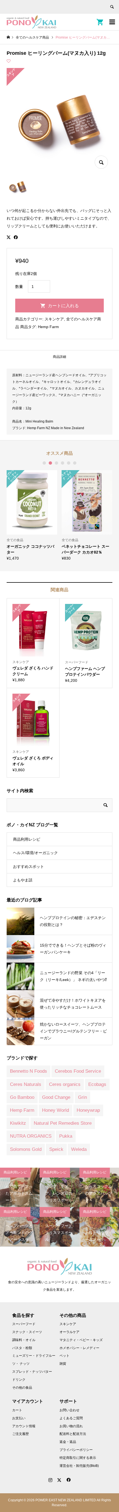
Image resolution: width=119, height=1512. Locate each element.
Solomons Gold (26, 1149)
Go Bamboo (22, 1097)
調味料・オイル (23, 1340)
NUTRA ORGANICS (30, 1136)
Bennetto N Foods (28, 1071)
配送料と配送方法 (73, 1434)
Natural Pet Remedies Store (63, 1123)
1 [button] (44, 463)
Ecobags (97, 1084)
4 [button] (62, 463)
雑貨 (63, 1364)
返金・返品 (68, 1442)
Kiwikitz (18, 1123)
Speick (56, 1149)
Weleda (79, 1149)
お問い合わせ (69, 1410)
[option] (32, 515)
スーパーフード (23, 1324)
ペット (64, 1356)
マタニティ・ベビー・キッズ (81, 1340)
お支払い (18, 1418)
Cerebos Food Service (78, 1071)
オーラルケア (69, 1332)
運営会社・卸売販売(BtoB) (79, 1466)
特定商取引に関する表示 (78, 1458)
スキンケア (54, 319)
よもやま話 (22, 880)
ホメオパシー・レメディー (79, 1348)
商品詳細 (59, 357)
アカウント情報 (23, 1426)
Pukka (65, 1136)
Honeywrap (88, 1110)
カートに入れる (63, 305)
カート (17, 1410)
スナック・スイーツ (27, 1332)
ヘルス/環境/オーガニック (35, 853)
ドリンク (18, 1380)
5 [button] (69, 463)
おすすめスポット (28, 866)
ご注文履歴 (20, 1434)
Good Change (56, 1097)
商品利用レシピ (26, 839)
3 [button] (56, 463)
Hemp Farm (48, 327)
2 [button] (50, 463)
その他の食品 (22, 1388)
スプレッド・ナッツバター (32, 1372)
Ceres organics (65, 1084)
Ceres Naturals (25, 1084)
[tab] (59, 356)
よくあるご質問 (71, 1418)
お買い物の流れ (71, 1426)
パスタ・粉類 (22, 1348)
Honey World (55, 1110)
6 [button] (75, 463)
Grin (82, 1097)
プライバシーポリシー (76, 1450)
